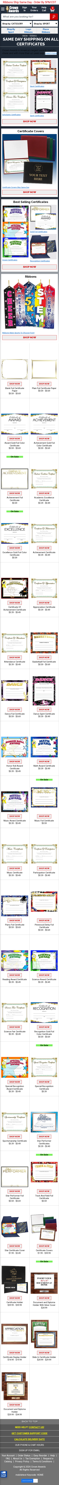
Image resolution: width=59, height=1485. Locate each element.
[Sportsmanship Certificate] (14, 1117)
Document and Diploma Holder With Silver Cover (44, 1303)
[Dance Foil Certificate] (14, 690)
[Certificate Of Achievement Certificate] (14, 583)
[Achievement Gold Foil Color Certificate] (44, 419)
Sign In (24, 9)
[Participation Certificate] (44, 849)
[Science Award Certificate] (44, 956)
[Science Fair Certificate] (14, 1008)
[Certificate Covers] (44, 1227)
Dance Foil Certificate (15, 714)
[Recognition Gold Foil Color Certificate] (44, 1008)
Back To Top (29, 1421)
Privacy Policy (22, 1461)
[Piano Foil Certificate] (14, 901)
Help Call (44, 9)
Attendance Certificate (14, 662)
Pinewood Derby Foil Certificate (44, 926)
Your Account (8, 1455)
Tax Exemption (32, 1458)
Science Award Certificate (44, 979)
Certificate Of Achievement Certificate (14, 608)
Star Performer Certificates (44, 1142)
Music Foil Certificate (44, 821)
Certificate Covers (44, 1250)
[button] (51, 53)
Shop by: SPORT (42, 23)
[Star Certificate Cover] (14, 1227)
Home (24, 35)
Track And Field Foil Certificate (44, 1197)
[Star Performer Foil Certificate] (14, 1172)
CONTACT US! (36, 1427)
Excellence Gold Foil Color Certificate (15, 553)
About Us (17, 1458)
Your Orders (34, 9)
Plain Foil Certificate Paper (44, 388)
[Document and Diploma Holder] (14, 1386)
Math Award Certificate (44, 766)
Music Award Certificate (15, 821)
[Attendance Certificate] (14, 638)
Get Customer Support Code (29, 1433)
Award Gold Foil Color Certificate (15, 444)
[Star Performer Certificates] (44, 1117)
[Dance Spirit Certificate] (44, 690)
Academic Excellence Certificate (44, 499)
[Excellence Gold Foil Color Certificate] (14, 529)
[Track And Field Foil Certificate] (44, 1172)
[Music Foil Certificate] (44, 797)
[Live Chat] (3, 1474)
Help (52, 1455)
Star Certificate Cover (15, 1250)
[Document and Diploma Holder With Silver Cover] (44, 1279)
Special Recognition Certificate (44, 1087)
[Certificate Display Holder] (14, 1334)
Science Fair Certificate (14, 1031)
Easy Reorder (40, 1455)
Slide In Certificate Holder (44, 1357)
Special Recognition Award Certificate (14, 1087)
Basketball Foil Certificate (44, 662)
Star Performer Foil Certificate (15, 1197)
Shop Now (29, 121)
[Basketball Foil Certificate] (44, 638)
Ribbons (33, 35)
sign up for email (29, 1450)
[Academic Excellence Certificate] (44, 474)
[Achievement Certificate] (44, 529)
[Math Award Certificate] (44, 742)
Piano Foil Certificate (14, 925)
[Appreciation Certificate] (44, 583)
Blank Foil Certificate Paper (14, 389)
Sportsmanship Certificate (15, 1141)
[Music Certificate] (14, 849)
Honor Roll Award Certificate (14, 767)
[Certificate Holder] (14, 1279)
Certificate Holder (15, 1302)
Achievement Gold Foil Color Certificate (44, 444)
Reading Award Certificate (15, 979)
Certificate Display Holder (14, 1357)
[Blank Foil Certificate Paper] (14, 365)
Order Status (24, 1455)
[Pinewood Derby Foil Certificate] (44, 901)
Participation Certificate (44, 873)
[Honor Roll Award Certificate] (14, 742)
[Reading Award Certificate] (14, 956)
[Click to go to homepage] (12, 9)
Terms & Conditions (42, 1461)
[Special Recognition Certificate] (44, 1063)
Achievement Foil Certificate (15, 499)
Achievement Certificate (44, 552)
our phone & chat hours (29, 1445)
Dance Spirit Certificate (44, 714)
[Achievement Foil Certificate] (14, 474)
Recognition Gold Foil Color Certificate (44, 1033)
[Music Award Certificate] (14, 797)
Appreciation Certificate (44, 607)
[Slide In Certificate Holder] (44, 1334)
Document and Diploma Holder (15, 1410)
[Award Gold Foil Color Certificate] (14, 419)
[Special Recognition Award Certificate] (14, 1063)
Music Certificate (14, 873)
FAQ (8, 1458)
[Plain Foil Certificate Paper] (44, 365)
